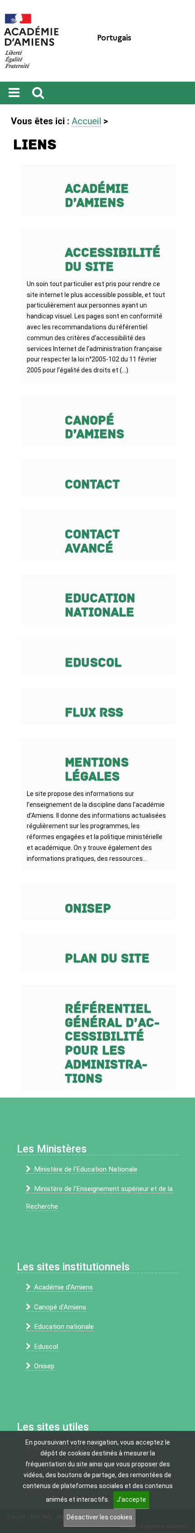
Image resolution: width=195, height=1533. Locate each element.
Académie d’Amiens (97, 196)
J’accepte (131, 1499)
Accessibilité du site (113, 260)
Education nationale (100, 605)
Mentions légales (97, 770)
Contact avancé (92, 542)
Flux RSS (94, 713)
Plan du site (107, 959)
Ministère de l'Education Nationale (85, 1169)
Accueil (86, 121)
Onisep (88, 909)
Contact (92, 485)
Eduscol (93, 663)
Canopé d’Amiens (94, 428)
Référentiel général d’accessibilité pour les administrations (112, 1044)
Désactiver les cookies (99, 1517)
